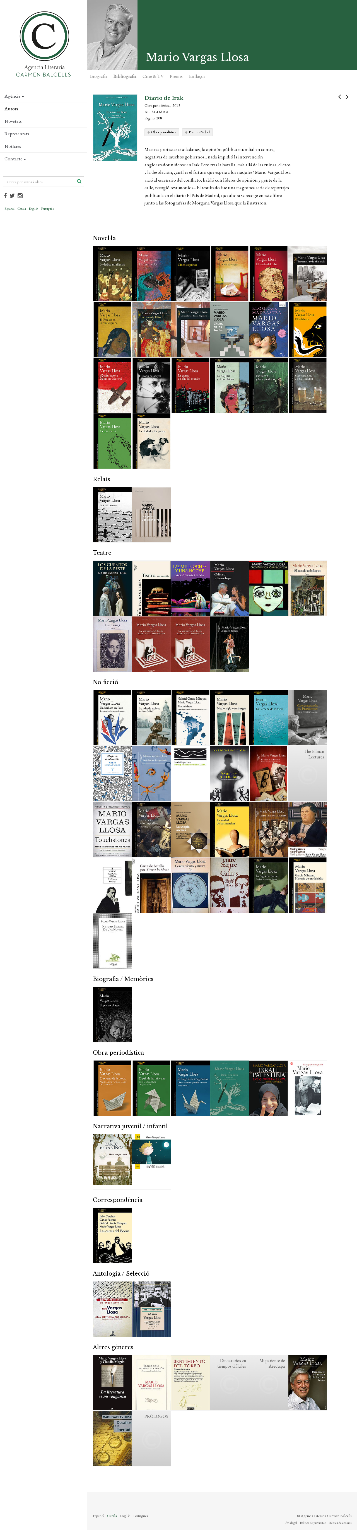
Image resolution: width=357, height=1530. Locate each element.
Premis (176, 76)
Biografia (98, 76)
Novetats (13, 121)
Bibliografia (125, 76)
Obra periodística (163, 131)
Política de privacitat (313, 1523)
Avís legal (291, 1523)
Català (21, 208)
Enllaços (197, 76)
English (33, 208)
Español (9, 208)
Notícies (12, 146)
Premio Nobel (199, 131)
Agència (12, 96)
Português (47, 208)
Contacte (13, 159)
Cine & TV (153, 76)
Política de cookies (340, 1523)
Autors (11, 108)
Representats (16, 134)
